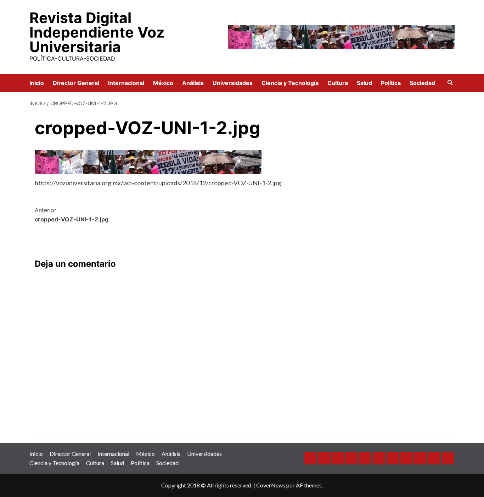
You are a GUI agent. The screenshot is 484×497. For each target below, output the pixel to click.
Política (391, 82)
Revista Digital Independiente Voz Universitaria (96, 32)
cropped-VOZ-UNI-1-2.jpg (71, 215)
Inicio (36, 82)
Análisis (193, 82)
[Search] (450, 83)
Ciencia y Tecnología (290, 82)
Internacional (126, 82)
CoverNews (270, 485)
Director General (76, 82)
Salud (364, 82)
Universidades (233, 82)
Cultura (337, 82)
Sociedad (422, 82)
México (163, 82)
